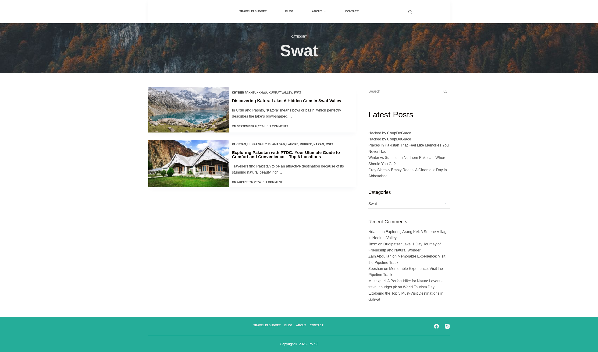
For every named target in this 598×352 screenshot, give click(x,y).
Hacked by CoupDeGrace (389, 133)
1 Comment (274, 182)
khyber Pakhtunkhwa (249, 92)
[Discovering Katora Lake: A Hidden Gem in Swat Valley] (188, 109)
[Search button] (445, 91)
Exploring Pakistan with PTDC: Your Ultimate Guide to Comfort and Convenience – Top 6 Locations (286, 154)
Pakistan (239, 144)
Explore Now (429, 11)
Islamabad (276, 144)
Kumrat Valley (280, 92)
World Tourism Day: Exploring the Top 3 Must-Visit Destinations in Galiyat (405, 293)
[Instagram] (447, 326)
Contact (352, 11)
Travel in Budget (253, 11)
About (317, 11)
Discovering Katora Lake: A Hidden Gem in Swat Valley (286, 100)
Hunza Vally (257, 144)
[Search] (410, 12)
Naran (318, 144)
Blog (289, 11)
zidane (374, 232)
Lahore (292, 144)
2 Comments (279, 126)
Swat (297, 92)
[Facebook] (436, 326)
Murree (306, 144)
